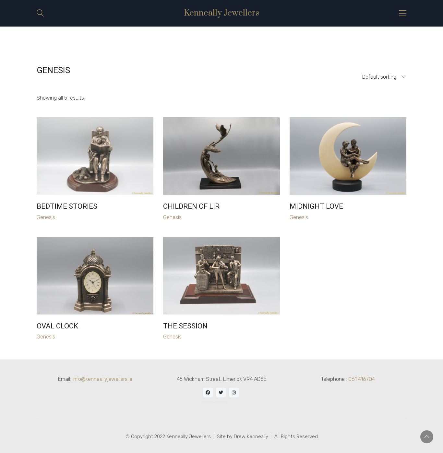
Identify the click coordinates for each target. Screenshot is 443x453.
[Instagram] (234, 392)
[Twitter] (221, 392)
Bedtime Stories (67, 206)
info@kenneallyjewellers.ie (102, 379)
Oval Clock (57, 326)
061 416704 (361, 379)
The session (185, 326)
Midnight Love (316, 206)
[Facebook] (208, 392)
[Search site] (40, 13)
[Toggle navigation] (402, 13)
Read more (51, 217)
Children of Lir (191, 206)
